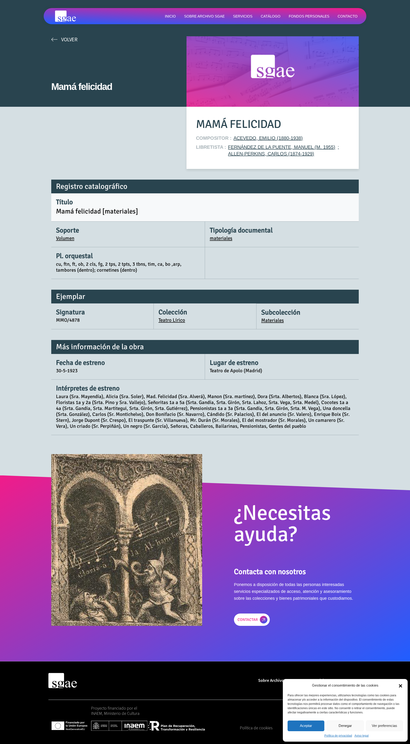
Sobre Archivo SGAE (276, 680)
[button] (400, 685)
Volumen (65, 238)
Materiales (272, 320)
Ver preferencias (384, 726)
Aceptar (306, 726)
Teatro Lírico (171, 320)
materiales (221, 238)
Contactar (248, 619)
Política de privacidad (338, 735)
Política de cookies (256, 727)
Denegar (345, 726)
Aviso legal (361, 735)
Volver (69, 39)
